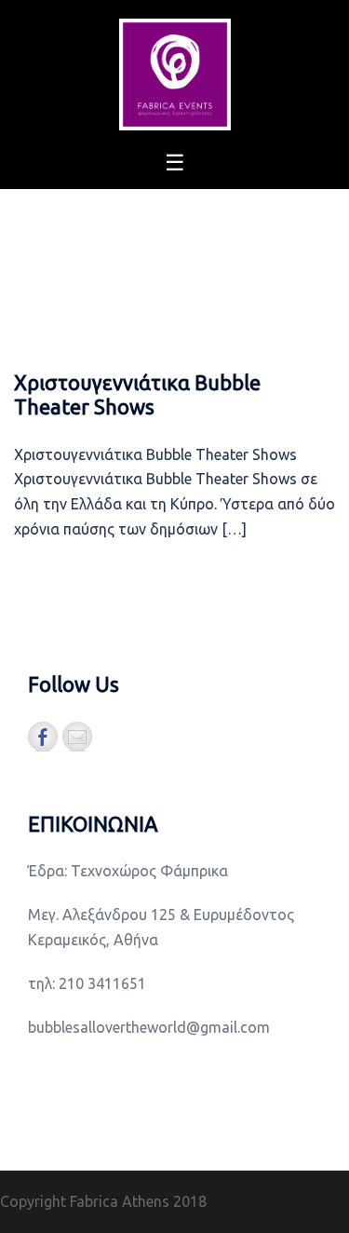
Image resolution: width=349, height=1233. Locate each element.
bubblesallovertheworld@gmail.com (149, 1027)
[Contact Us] (77, 737)
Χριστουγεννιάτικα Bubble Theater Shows (137, 394)
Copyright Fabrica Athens (84, 1201)
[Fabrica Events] (175, 72)
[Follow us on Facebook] (43, 737)
